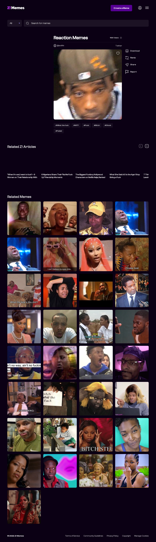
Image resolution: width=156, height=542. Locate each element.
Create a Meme (121, 8)
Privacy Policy (112, 536)
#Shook (108, 125)
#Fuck (86, 125)
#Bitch (97, 125)
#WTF (76, 125)
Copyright (126, 536)
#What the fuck (61, 125)
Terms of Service (72, 536)
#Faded (58, 131)
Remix (133, 58)
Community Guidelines (93, 536)
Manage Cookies (141, 536)
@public (60, 45)
